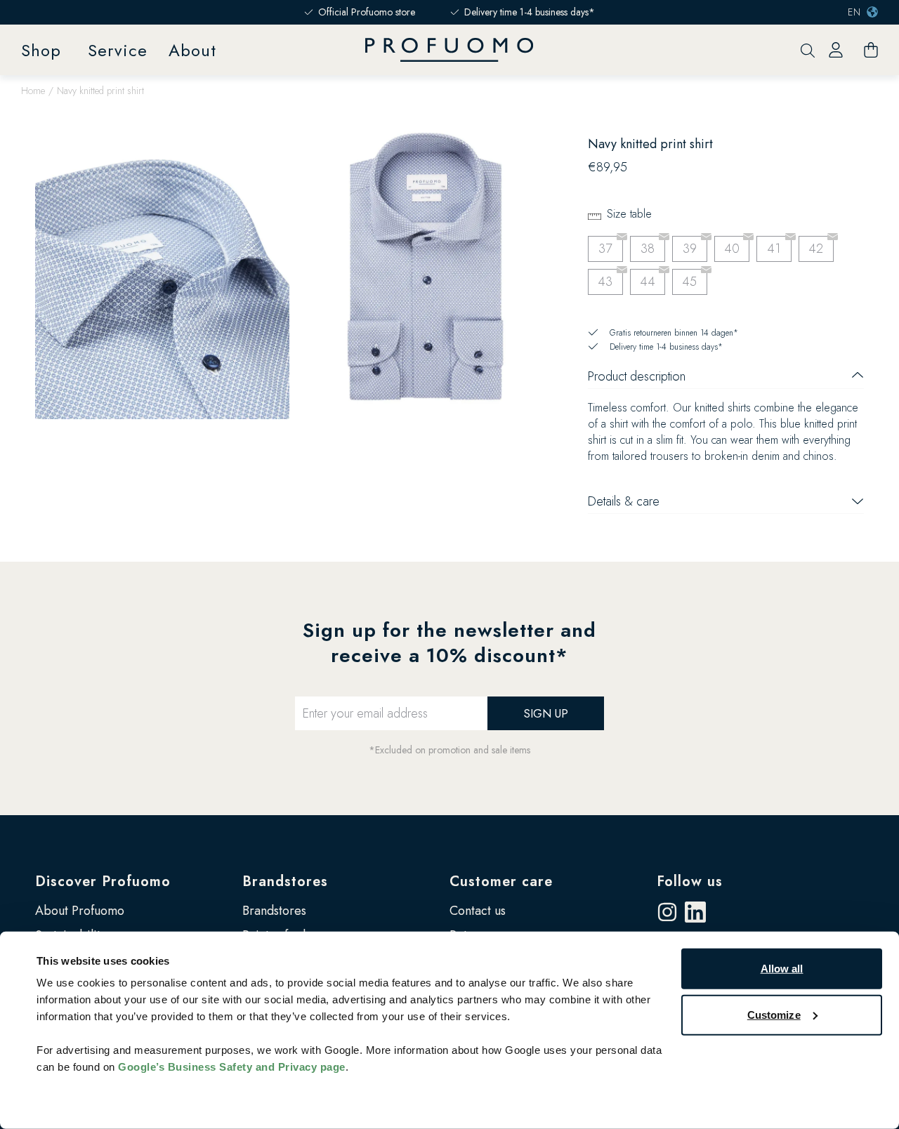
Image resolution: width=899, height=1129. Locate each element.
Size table (629, 214)
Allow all (782, 969)
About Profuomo (79, 911)
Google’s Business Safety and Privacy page (232, 1067)
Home (33, 91)
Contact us (478, 911)
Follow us (690, 881)
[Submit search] (808, 50)
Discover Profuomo (103, 881)
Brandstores (285, 881)
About (192, 50)
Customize (774, 1014)
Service (117, 50)
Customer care (501, 881)
